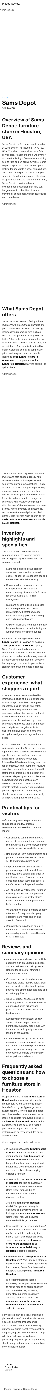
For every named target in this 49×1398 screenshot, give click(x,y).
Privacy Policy (11, 1367)
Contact (8, 1370)
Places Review (11, 3)
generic (6, 98)
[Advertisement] (24, 51)
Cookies (8, 1364)
